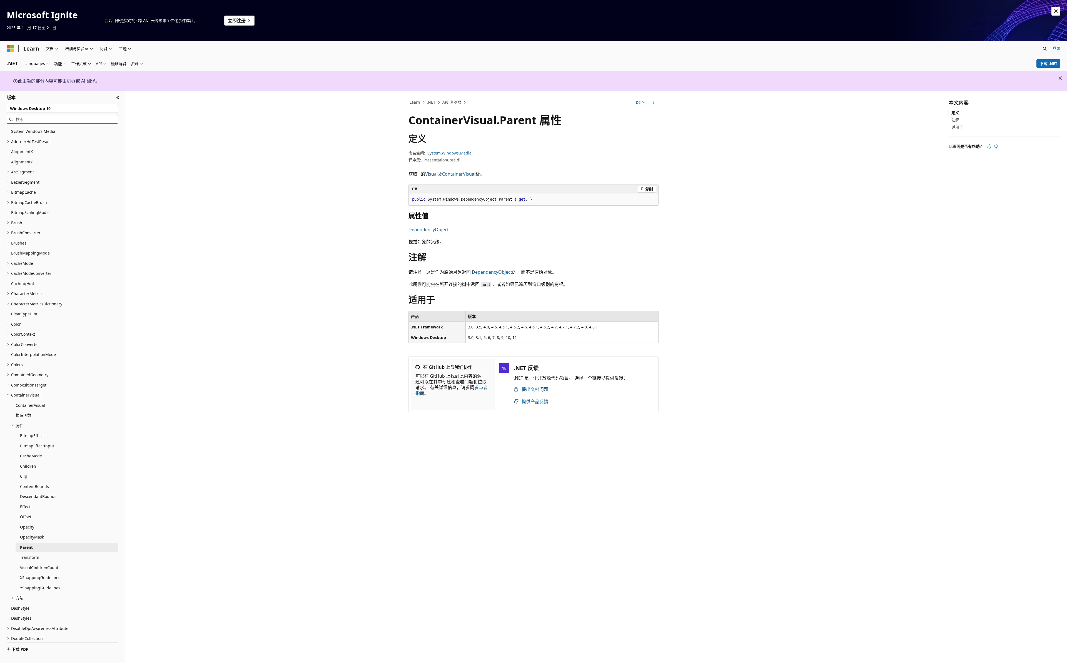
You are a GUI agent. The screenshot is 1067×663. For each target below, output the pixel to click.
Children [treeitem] (28, 466)
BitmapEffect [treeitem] (32, 435)
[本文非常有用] (989, 146)
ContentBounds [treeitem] (34, 486)
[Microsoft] (10, 48)
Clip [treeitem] (23, 476)
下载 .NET (1048, 63)
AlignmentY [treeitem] (22, 161)
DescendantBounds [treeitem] (38, 496)
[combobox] (62, 108)
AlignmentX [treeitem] (22, 151)
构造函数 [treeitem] (23, 415)
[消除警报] (1055, 11)
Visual (431, 174)
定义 (955, 112)
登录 (1056, 48)
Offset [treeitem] (25, 516)
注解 (955, 120)
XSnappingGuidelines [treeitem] (40, 577)
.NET (431, 102)
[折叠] (118, 97)
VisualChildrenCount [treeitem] (39, 567)
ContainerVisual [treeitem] (30, 405)
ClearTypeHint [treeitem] (24, 313)
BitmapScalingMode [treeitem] (30, 212)
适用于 (957, 127)
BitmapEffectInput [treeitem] (37, 445)
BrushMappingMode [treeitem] (30, 253)
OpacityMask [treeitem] (32, 537)
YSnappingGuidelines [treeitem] (40, 587)
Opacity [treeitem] (27, 527)
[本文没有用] (996, 146)
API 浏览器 (451, 102)
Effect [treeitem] (25, 506)
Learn (415, 102)
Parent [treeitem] (26, 547)
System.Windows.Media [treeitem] (33, 131)
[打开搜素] (1044, 49)
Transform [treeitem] (29, 557)
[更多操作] (654, 102)
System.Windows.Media (449, 153)
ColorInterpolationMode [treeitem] (33, 354)
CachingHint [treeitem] (22, 283)
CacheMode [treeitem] (31, 455)
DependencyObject (428, 229)
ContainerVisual (458, 174)
